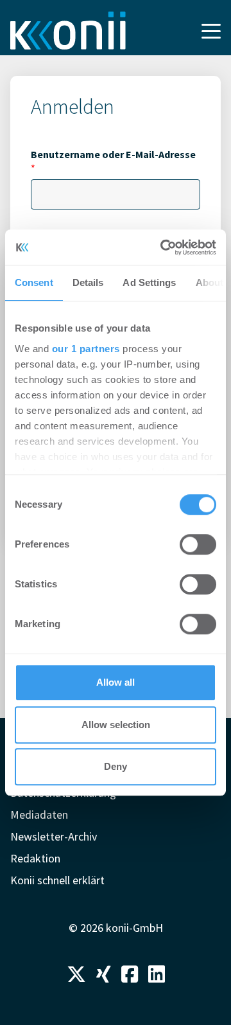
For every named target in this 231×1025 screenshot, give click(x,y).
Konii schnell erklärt (57, 880)
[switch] (198, 544)
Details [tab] (88, 282)
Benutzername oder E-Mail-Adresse (113, 161)
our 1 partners (86, 348)
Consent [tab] (34, 282)
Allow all (115, 682)
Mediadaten (39, 814)
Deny (115, 766)
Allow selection (115, 724)
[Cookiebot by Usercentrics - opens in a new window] (163, 247)
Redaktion (35, 858)
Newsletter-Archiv (53, 836)
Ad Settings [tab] (149, 282)
